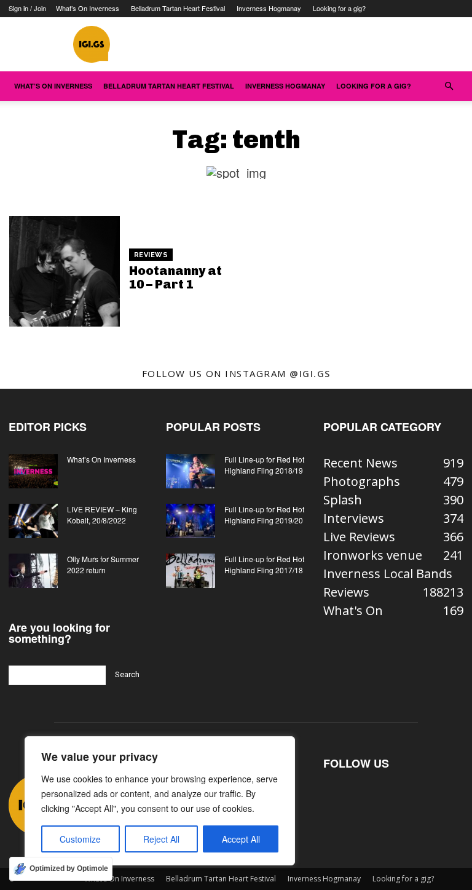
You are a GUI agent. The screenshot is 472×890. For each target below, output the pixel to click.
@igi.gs (310, 373)
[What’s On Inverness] (33, 471)
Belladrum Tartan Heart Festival (178, 8)
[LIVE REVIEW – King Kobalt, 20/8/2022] (33, 521)
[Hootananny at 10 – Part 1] (64, 271)
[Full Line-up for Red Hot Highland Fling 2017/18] (190, 571)
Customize (80, 839)
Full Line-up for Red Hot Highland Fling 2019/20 (264, 514)
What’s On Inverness (87, 8)
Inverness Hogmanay (269, 8)
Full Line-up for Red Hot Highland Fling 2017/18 (264, 564)
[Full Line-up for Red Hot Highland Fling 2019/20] (190, 521)
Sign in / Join (27, 8)
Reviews (151, 255)
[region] (160, 800)
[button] (448, 85)
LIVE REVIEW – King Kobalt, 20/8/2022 (102, 514)
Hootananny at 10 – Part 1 (175, 277)
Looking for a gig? (339, 8)
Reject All (161, 839)
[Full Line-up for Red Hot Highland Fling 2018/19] (190, 471)
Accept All (241, 839)
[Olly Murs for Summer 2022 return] (33, 571)
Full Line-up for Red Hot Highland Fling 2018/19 (264, 464)
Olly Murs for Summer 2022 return (103, 564)
